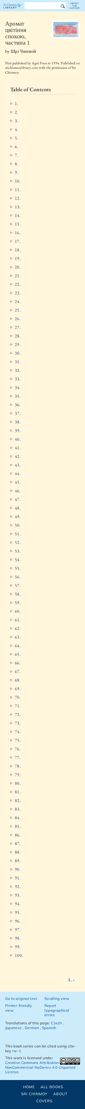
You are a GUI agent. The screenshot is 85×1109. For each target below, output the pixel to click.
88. (18, 852)
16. (18, 232)
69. (18, 688)
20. (18, 267)
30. (18, 353)
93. (18, 895)
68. (18, 680)
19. (18, 258)
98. (18, 938)
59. (18, 602)
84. (18, 818)
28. (18, 336)
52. (18, 542)
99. (18, 947)
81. (18, 792)
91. (18, 878)
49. (18, 516)
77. (18, 757)
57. (18, 585)
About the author (74, 5)
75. (18, 740)
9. (16, 172)
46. (18, 491)
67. (18, 671)
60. (18, 611)
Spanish (49, 1027)
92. (18, 886)
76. (18, 749)
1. (16, 103)
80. (18, 783)
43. (18, 465)
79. (18, 775)
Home (29, 1087)
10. (18, 181)
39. (18, 430)
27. (18, 327)
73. (18, 723)
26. (18, 319)
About (60, 1094)
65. (18, 654)
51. (18, 534)
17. (18, 241)
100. (19, 955)
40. (18, 439)
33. (18, 379)
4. (16, 129)
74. (18, 732)
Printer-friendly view (18, 1008)
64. (18, 645)
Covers (44, 1101)
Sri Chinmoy (34, 1094)
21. (18, 275)
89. (18, 861)
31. (18, 362)
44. (18, 473)
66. (18, 663)
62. (18, 628)
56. (18, 577)
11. (18, 189)
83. (18, 809)
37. (18, 413)
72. (18, 714)
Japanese (13, 1027)
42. (18, 456)
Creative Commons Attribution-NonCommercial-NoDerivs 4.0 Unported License (40, 1067)
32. (18, 370)
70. (18, 697)
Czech (56, 1023)
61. (18, 620)
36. (18, 405)
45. (18, 482)
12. (18, 198)
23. (18, 293)
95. (18, 912)
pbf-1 (16, 1051)
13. (18, 207)
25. (18, 310)
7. (16, 155)
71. (18, 706)
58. (18, 594)
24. (18, 301)
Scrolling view (56, 998)
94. (18, 904)
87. (18, 843)
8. (16, 164)
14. (18, 215)
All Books (52, 1087)
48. (18, 508)
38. (18, 422)
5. (16, 138)
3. (16, 121)
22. (18, 284)
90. (18, 869)
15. (18, 224)
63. (18, 637)
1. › (71, 980)
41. (18, 448)
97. (18, 929)
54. (18, 559)
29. (18, 344)
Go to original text (21, 998)
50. (18, 525)
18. (18, 250)
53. (18, 551)
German (32, 1027)
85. (18, 826)
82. (18, 800)
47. (18, 499)
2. (16, 112)
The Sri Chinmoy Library (13, 10)
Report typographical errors (56, 1010)
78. (18, 766)
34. (18, 387)
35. (18, 396)
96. (18, 921)
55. (18, 568)
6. (16, 146)
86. (18, 835)
